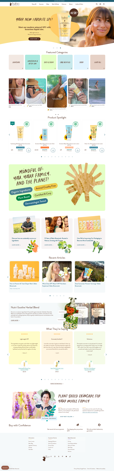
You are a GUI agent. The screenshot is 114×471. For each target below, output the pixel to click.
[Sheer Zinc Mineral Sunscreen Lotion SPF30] (93, 131)
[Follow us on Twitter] (58, 456)
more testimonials (56, 383)
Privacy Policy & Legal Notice (80, 468)
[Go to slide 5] (55, 156)
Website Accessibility (100, 468)
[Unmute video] (65, 106)
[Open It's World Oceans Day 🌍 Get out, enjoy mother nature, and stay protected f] (99, 91)
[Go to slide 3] (60, 48)
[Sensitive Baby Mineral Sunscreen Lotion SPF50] (69, 131)
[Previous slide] (56, 114)
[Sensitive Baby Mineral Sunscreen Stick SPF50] (44, 131)
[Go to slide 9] (69, 156)
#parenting (15, 288)
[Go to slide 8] (65, 156)
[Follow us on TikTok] (70, 456)
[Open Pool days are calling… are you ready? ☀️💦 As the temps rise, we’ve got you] (36, 91)
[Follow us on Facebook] (51, 456)
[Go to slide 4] (52, 156)
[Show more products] (24, 106)
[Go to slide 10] (72, 156)
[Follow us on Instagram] (55, 456)
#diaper (11, 288)
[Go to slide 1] (53, 48)
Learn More (15, 245)
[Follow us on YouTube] (66, 456)
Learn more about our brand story (90, 412)
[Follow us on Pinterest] (62, 456)
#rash (19, 288)
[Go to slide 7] (62, 156)
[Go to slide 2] (57, 48)
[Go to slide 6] (58, 156)
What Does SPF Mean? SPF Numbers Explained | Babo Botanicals (54, 285)
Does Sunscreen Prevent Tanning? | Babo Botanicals (88, 285)
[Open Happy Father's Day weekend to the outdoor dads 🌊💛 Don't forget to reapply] (57, 91)
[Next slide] (58, 114)
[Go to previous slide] (9, 134)
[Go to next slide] (104, 134)
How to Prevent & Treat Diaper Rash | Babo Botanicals (23, 285)
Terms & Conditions (91, 468)
